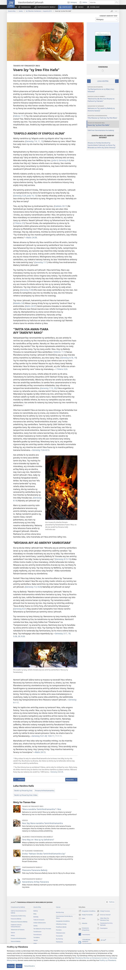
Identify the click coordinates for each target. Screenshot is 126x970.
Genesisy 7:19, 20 (48, 388)
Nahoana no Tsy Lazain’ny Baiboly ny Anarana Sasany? (101, 108)
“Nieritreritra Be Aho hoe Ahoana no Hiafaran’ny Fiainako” (101, 99)
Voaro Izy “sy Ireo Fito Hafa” (99, 124)
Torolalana (36, 937)
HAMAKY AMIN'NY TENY (108, 16)
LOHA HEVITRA (102, 81)
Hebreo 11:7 (19, 116)
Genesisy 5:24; (20, 195)
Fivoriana (58, 930)
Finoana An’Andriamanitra (18, 938)
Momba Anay (60, 912)
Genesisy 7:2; (31, 586)
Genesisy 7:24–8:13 (40, 450)
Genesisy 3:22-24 (57, 772)
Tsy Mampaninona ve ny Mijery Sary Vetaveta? (101, 89)
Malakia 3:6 (19, 303)
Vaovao (58, 907)
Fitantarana (59, 942)
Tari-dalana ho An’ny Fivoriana (42, 928)
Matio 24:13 (40, 752)
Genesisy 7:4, (31, 141)
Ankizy (13, 935)
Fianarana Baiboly (16, 919)
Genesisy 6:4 (64, 160)
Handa (19, 966)
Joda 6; (55, 160)
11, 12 (40, 141)
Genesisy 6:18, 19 (68, 357)
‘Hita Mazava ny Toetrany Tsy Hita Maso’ (102, 117)
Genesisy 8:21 (20, 608)
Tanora (13, 932)
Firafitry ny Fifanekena (107, 960)
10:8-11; (51, 736)
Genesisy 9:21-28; (39, 736)
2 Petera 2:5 (19, 223)
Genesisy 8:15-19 (62, 559)
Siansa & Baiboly (15, 941)
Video (35, 943)
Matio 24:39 (31, 237)
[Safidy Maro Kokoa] (116, 11)
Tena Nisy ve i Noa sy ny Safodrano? (38, 839)
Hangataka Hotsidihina (63, 921)
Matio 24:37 (30, 306)
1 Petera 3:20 (61, 369)
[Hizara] (112, 11)
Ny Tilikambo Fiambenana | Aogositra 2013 (39, 11)
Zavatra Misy (12, 11)
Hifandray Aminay (61, 924)
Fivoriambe (59, 936)
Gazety (21, 11)
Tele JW (35, 940)
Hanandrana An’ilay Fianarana (35, 881)
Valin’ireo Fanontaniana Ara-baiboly (101, 130)
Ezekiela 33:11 (60, 206)
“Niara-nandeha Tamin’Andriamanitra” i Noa (41, 809)
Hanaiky (11, 966)
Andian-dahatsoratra (39, 923)
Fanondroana (37, 934)
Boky (34, 914)
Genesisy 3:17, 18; (63, 633)
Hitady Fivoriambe (86, 915)
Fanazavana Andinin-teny (18, 916)
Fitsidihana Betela (61, 927)
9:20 (23, 636)
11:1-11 (58, 736)
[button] (44, 7)
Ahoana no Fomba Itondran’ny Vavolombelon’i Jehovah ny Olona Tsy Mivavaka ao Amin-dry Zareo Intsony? (101, 145)
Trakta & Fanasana (38, 920)
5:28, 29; (17, 636)
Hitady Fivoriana (103, 911)
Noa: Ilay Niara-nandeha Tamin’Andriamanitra (42, 823)
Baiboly (35, 911)
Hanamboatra (29, 966)
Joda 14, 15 (31, 195)
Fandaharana (37, 931)
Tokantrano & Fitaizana (17, 929)
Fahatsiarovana (60, 933)
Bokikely (35, 917)
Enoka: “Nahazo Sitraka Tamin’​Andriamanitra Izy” (43, 853)
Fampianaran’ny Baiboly (18, 907)
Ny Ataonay (59, 939)
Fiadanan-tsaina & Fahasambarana (16, 926)
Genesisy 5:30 (27, 290)
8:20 (39, 586)
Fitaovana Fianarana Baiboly (34, 870)
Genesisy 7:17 (41, 262)
